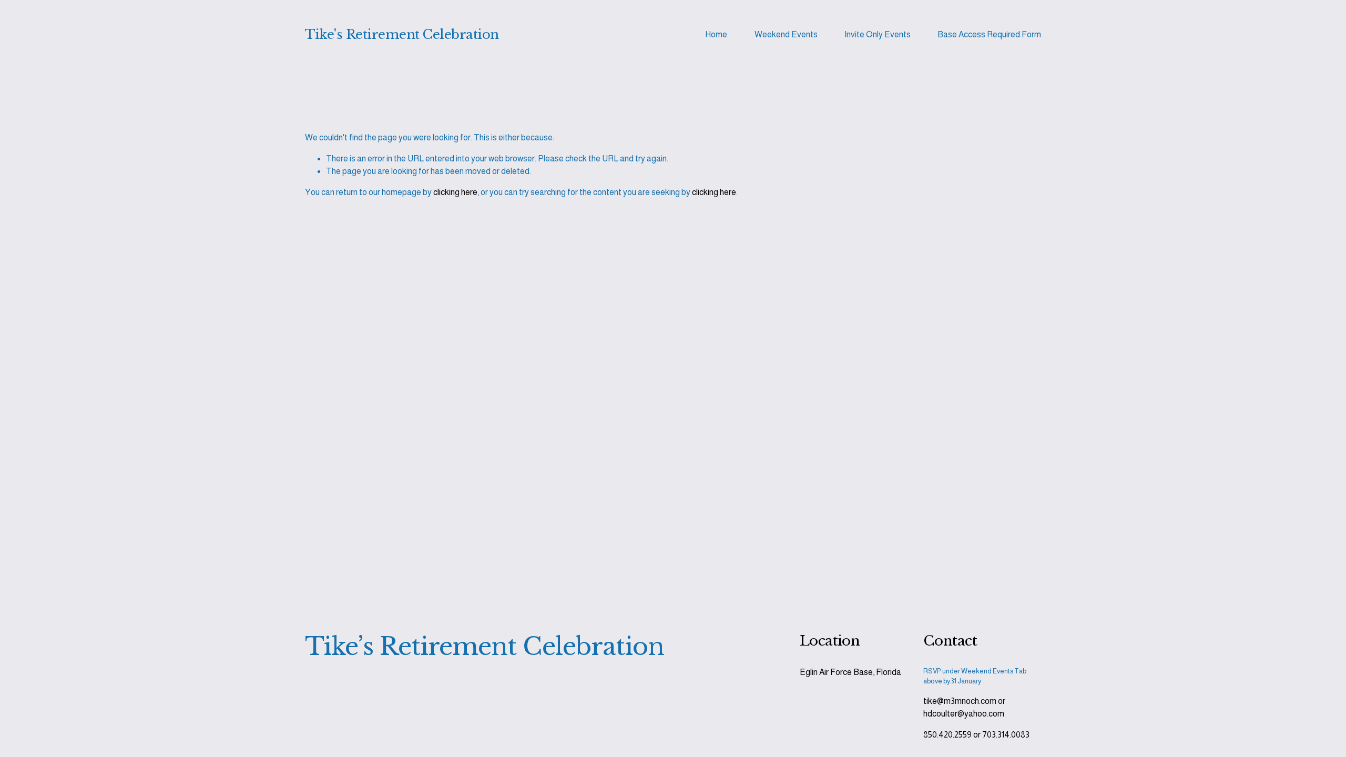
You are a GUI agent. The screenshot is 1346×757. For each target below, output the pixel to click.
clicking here (455, 192)
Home (716, 34)
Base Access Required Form (989, 34)
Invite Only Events (877, 34)
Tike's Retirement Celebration (402, 34)
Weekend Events (786, 34)
